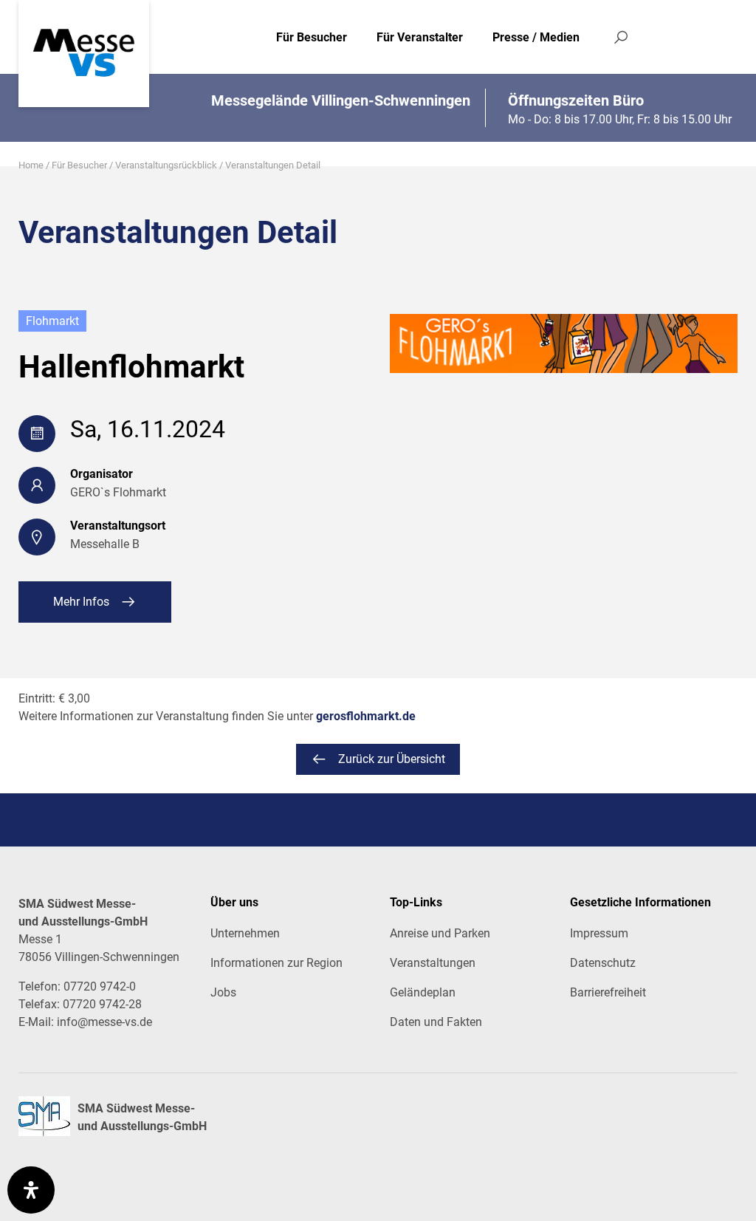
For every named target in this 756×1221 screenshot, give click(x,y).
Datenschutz (603, 963)
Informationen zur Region (276, 963)
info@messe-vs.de (104, 1022)
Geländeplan (423, 992)
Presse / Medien (536, 37)
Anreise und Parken (440, 933)
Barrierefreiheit (608, 992)
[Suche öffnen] (620, 37)
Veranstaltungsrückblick (166, 165)
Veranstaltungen (432, 963)
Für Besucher (311, 37)
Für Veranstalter (420, 37)
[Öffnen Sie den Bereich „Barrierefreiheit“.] (31, 1190)
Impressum (599, 933)
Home (31, 165)
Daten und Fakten (436, 1022)
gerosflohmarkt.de (366, 716)
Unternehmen (245, 933)
